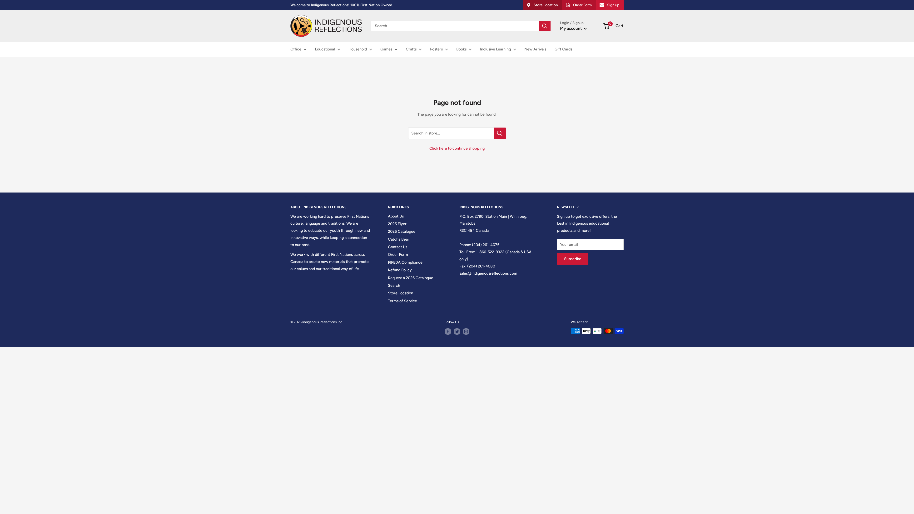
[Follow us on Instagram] (466, 331)
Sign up (613, 5)
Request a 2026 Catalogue (410, 278)
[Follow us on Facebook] (448, 331)
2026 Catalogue (401, 231)
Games (386, 49)
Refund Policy (400, 270)
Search (394, 285)
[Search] (545, 26)
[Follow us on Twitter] (457, 331)
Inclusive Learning (495, 49)
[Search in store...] (500, 133)
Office (295, 49)
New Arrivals (535, 49)
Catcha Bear (398, 239)
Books (461, 49)
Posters (436, 49)
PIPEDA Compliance (405, 262)
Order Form (398, 254)
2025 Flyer (397, 224)
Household (357, 49)
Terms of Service (402, 301)
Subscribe (572, 259)
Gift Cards (563, 49)
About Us (396, 216)
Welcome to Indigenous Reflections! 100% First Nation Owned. (341, 5)
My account (571, 28)
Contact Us (397, 247)
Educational (325, 49)
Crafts (411, 49)
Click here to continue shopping (457, 148)
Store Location (400, 293)
